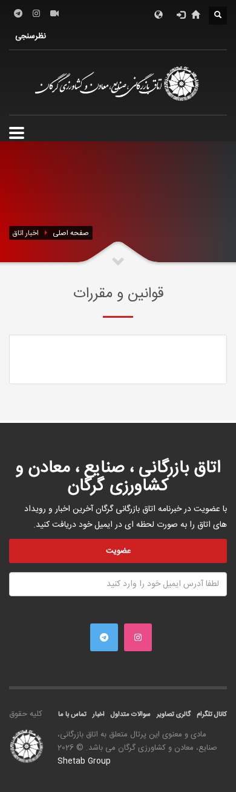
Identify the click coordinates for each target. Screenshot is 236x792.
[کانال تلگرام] (18, 13)
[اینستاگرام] (36, 13)
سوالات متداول (131, 714)
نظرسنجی (30, 36)
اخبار (99, 714)
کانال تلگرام (212, 714)
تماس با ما (72, 714)
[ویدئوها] (54, 13)
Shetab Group (84, 761)
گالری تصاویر (174, 714)
